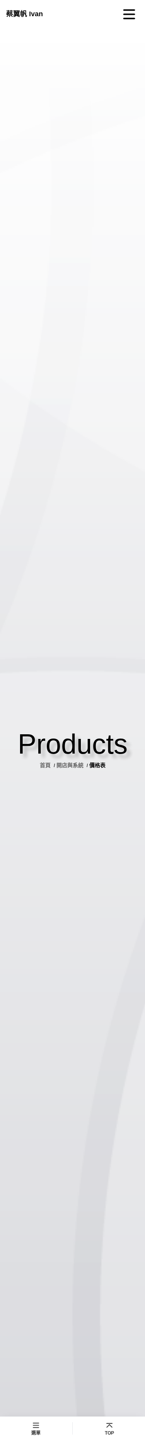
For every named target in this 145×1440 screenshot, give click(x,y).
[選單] (129, 14)
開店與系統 (70, 765)
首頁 (46, 765)
